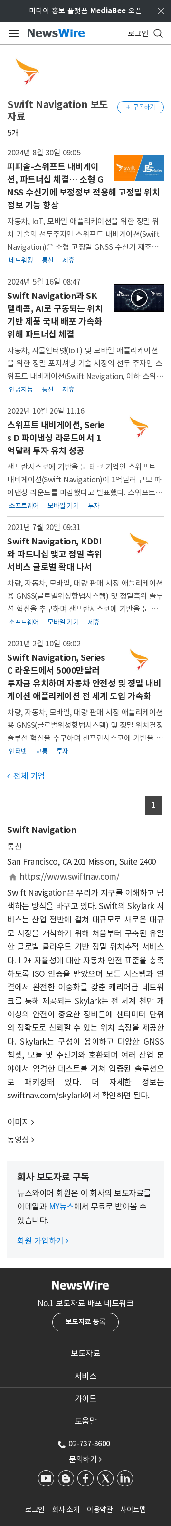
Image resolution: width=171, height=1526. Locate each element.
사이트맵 (133, 1509)
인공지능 (21, 389)
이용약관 (100, 1509)
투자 (94, 505)
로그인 (35, 1509)
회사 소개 (66, 1509)
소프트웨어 (24, 505)
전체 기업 (26, 776)
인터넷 (18, 751)
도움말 (86, 1421)
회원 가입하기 (42, 1241)
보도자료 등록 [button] (86, 1321)
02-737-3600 (89, 1443)
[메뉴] (12, 33)
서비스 (86, 1376)
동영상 (18, 1140)
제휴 (68, 260)
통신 (48, 260)
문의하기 (85, 1459)
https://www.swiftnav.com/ (69, 876)
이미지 (18, 1122)
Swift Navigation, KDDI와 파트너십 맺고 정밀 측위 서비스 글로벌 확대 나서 (54, 554)
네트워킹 (21, 260)
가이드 (86, 1398)
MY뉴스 (61, 1206)
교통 (42, 751)
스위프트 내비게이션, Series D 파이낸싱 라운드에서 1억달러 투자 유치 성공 (55, 438)
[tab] (85, 1353)
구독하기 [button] (140, 107)
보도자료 (85, 1353)
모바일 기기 (63, 505)
